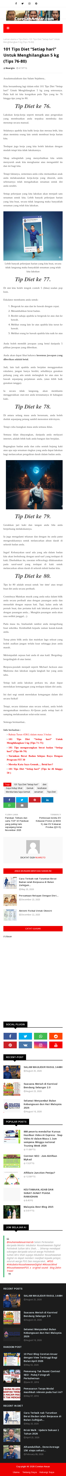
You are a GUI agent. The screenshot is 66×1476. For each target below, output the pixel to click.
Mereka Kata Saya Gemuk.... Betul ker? (30, 764)
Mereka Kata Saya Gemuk (18, 791)
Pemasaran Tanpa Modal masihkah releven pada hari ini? (43, 1390)
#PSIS (50, 1261)
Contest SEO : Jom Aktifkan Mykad (40, 1158)
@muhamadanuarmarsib (20, 1242)
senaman (38, 791)
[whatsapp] (40, 1036)
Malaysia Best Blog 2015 (38, 1207)
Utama (16, 1472)
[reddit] (56, 1036)
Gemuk (30, 788)
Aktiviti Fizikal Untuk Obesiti (35, 911)
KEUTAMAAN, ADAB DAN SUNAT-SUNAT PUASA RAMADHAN (38, 1193)
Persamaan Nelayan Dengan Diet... (39, 895)
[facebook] (16, 3)
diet (44, 784)
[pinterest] (36, 3)
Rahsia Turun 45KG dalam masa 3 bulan (29, 734)
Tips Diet (22, 39)
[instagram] (29, 3)
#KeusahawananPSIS (18, 1267)
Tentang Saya (29, 1472)
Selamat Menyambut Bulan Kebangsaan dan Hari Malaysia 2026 (43, 1104)
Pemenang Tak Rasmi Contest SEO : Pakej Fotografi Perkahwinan (42, 1375)
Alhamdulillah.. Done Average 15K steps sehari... (41, 1449)
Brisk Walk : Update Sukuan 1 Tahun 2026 (41, 1432)
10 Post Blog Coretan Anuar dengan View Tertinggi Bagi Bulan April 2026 (41, 1357)
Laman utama (9, 39)
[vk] (25, 1044)
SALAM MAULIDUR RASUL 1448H (43, 1067)
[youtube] (56, 1044)
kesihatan (42, 788)
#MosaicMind (49, 1264)
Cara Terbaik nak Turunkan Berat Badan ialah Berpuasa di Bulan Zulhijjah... (38, 882)
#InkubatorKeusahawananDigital (24, 1264)
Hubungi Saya (46, 1472)
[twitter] (22, 3)
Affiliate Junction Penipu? (39, 1172)
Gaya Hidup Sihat (14, 788)
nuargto (10, 68)
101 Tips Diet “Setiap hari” (26, 784)
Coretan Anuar (42, 1466)
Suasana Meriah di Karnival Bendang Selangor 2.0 (40, 1086)
